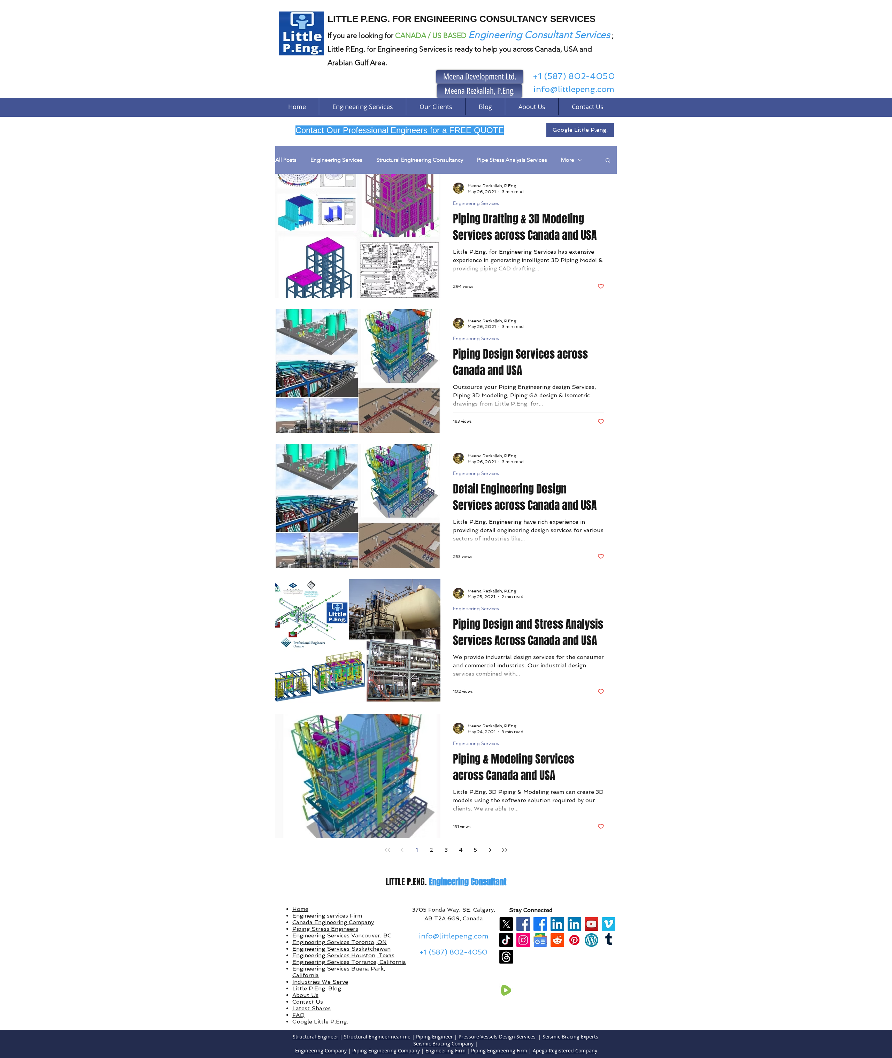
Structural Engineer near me (377, 1036)
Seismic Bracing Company (443, 1043)
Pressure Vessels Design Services (497, 1036)
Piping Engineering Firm (499, 1050)
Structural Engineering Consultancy (419, 159)
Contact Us (307, 1001)
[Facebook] (523, 924)
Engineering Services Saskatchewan (341, 948)
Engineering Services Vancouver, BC (341, 935)
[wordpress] (591, 940)
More (567, 159)
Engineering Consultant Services (539, 34)
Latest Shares (311, 1008)
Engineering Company (321, 1050)
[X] (506, 924)
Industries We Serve (320, 982)
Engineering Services (336, 159)
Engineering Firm (445, 1050)
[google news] (540, 940)
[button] (608, 160)
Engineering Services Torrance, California (349, 962)
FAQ (298, 1015)
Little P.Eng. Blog (316, 988)
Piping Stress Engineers (325, 929)
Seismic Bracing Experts (570, 1036)
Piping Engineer (434, 1036)
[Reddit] (557, 940)
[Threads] (506, 957)
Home (300, 909)
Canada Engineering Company (333, 922)
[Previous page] (402, 850)
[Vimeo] (608, 924)
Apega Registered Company (565, 1050)
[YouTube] (591, 924)
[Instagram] (523, 940)
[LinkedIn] (557, 924)
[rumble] (506, 990)
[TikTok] (506, 940)
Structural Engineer (315, 1036)
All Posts (286, 159)
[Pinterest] (574, 940)
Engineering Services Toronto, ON (339, 942)
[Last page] (504, 850)
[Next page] (490, 850)
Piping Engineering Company (386, 1050)
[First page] (387, 850)
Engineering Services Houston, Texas (343, 955)
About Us (305, 995)
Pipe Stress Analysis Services (512, 159)
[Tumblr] (608, 940)
